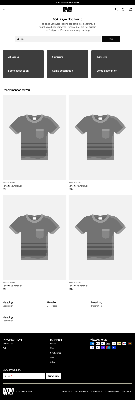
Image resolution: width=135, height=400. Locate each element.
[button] (4, 9)
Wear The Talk (27, 391)
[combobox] (58, 39)
